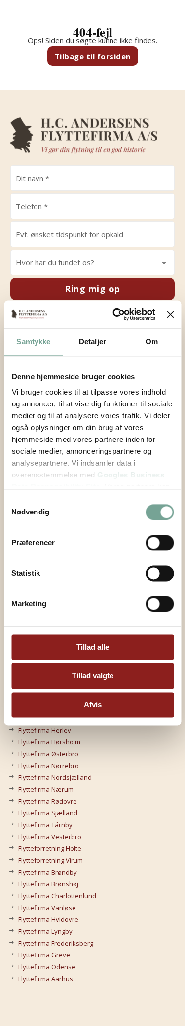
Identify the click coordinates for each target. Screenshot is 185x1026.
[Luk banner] (170, 314)
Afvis (93, 704)
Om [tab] (152, 341)
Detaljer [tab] (92, 341)
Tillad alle (92, 647)
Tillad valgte (92, 676)
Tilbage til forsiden (93, 56)
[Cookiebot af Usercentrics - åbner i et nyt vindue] (116, 314)
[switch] (160, 542)
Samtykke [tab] (33, 341)
